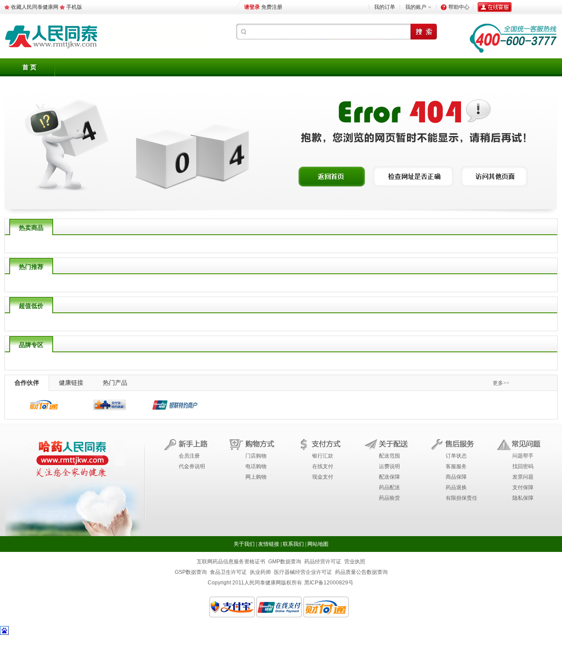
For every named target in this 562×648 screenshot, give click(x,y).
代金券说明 (192, 466)
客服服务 (456, 466)
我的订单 (384, 7)
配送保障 (389, 477)
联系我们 (293, 544)
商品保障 (456, 477)
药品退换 (456, 487)
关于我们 (244, 544)
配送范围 (389, 456)
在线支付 (322, 466)
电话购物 (256, 466)
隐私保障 (522, 498)
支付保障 (522, 487)
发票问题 (522, 477)
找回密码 (522, 466)
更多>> (501, 383)
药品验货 (389, 498)
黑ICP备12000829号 (328, 583)
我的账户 (415, 7)
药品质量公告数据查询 (361, 572)
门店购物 (256, 456)
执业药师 (260, 572)
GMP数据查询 (284, 561)
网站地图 (317, 544)
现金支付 (322, 477)
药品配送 (389, 487)
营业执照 (354, 561)
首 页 (29, 67)
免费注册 (271, 7)
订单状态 (456, 456)
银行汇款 (322, 456)
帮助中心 (458, 7)
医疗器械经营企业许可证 (303, 572)
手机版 (74, 7)
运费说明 (389, 466)
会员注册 (189, 456)
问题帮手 (522, 456)
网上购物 (256, 477)
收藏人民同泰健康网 (34, 7)
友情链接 (268, 544)
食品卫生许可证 (228, 572)
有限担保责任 (461, 498)
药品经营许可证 (322, 561)
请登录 (252, 7)
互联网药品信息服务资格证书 (231, 561)
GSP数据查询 (191, 572)
